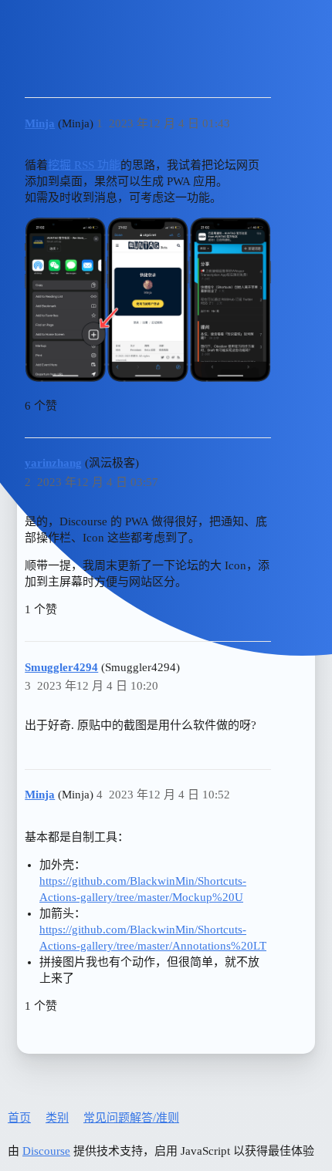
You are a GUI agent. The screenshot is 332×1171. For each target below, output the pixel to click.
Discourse (46, 1151)
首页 (19, 1118)
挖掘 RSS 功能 (84, 165)
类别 (57, 1118)
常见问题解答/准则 (131, 1118)
